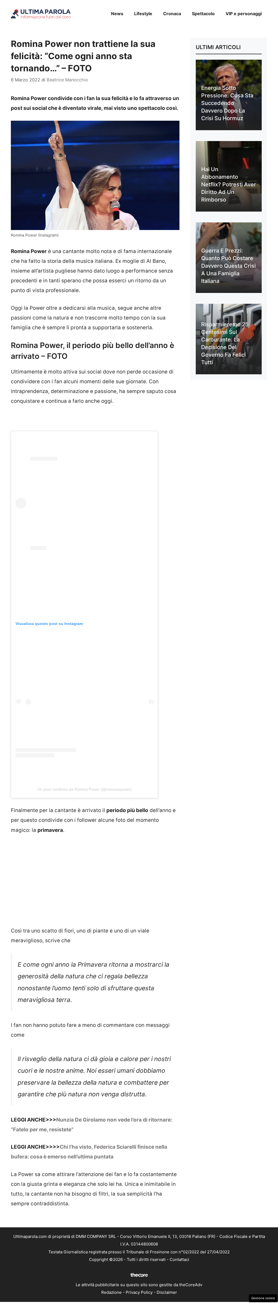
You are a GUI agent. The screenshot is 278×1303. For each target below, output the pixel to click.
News (117, 13)
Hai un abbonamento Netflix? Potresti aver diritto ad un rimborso (228, 184)
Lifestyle (143, 13)
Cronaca (172, 13)
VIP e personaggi (244, 13)
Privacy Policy (139, 1292)
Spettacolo (203, 13)
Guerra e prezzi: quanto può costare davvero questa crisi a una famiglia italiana (228, 265)
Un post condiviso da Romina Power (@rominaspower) (84, 789)
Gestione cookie (263, 1298)
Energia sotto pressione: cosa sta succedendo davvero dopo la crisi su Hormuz (227, 103)
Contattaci (179, 1259)
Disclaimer (167, 1292)
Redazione (111, 1292)
